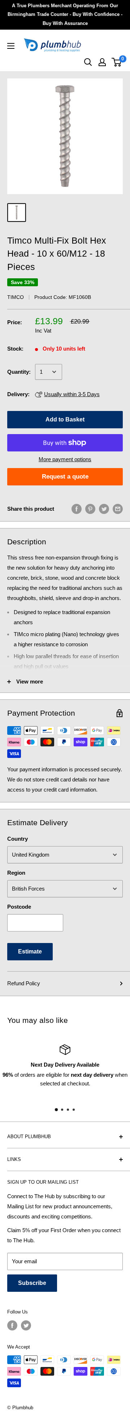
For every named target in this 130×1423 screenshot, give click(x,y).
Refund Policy (23, 983)
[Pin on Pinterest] (90, 508)
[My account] (102, 62)
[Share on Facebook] (77, 508)
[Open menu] (10, 46)
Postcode (19, 907)
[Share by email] (118, 508)
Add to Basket (65, 419)
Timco (15, 297)
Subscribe (32, 1283)
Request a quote (65, 476)
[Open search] (88, 62)
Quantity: (19, 372)
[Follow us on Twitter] (26, 1325)
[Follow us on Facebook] (12, 1325)
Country (17, 839)
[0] (116, 62)
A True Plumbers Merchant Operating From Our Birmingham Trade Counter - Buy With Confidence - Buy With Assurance (65, 14)
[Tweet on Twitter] (104, 508)
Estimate (30, 951)
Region (16, 873)
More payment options (65, 459)
